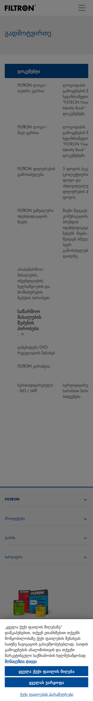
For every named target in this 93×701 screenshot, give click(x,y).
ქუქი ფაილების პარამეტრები (46, 694)
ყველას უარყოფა (46, 682)
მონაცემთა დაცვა (21, 661)
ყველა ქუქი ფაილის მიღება (47, 671)
